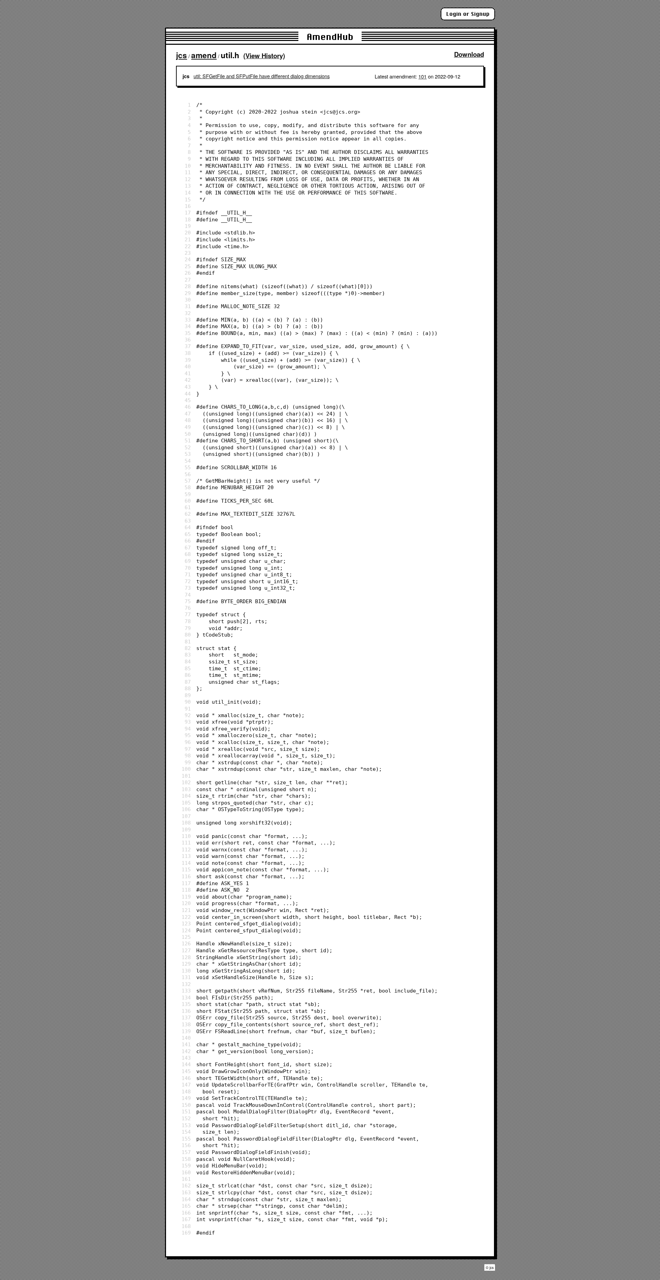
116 (186, 876)
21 (188, 239)
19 (188, 226)
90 (188, 702)
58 (188, 487)
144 (186, 1064)
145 (186, 1071)
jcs (181, 55)
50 (188, 434)
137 (186, 1017)
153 (186, 1125)
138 (186, 1024)
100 (186, 769)
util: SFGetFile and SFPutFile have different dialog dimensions (262, 76)
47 (188, 414)
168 (186, 1226)
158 (186, 1159)
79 (188, 628)
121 (186, 910)
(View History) (264, 55)
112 (186, 849)
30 (188, 300)
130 (186, 971)
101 (422, 76)
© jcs (490, 1267)
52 (188, 447)
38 (188, 353)
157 (186, 1152)
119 (186, 897)
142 (186, 1051)
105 (186, 803)
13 (188, 186)
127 (186, 950)
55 (188, 467)
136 (186, 1011)
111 (186, 843)
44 (188, 394)
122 (186, 917)
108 (186, 823)
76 (188, 608)
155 (186, 1139)
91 (188, 709)
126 (186, 943)
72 (188, 581)
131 (186, 977)
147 (186, 1085)
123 (186, 923)
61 (188, 507)
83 (188, 655)
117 (186, 883)
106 (186, 809)
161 (186, 1179)
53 (188, 454)
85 (188, 668)
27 (188, 280)
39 (188, 360)
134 (186, 997)
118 (186, 890)
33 (188, 320)
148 (186, 1091)
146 (186, 1078)
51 (188, 440)
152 (186, 1118)
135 (186, 1004)
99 (188, 762)
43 (188, 387)
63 (188, 521)
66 (188, 541)
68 (188, 554)
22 (188, 246)
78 (188, 621)
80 (188, 635)
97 (188, 749)
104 (186, 796)
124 (186, 930)
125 (186, 937)
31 (188, 306)
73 (188, 588)
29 (188, 293)
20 (188, 232)
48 (188, 420)
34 (188, 326)
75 (188, 601)
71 (188, 574)
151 (186, 1111)
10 (188, 166)
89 (188, 695)
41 (188, 373)
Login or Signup (468, 14)
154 (186, 1132)
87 (188, 682)
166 (186, 1213)
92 (188, 715)
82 (188, 648)
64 (188, 527)
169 (186, 1233)
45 (188, 400)
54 (188, 461)
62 (188, 514)
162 (186, 1185)
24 (188, 259)
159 (186, 1165)
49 (188, 427)
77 (188, 614)
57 (188, 481)
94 (188, 729)
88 (188, 688)
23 (188, 253)
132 (186, 984)
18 (188, 219)
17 (188, 213)
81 (188, 641)
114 (186, 863)
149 (186, 1098)
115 (186, 869)
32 (188, 313)
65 (188, 534)
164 (186, 1199)
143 (186, 1058)
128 (186, 957)
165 (186, 1206)
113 (186, 856)
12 (188, 179)
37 (188, 346)
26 (188, 273)
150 (186, 1105)
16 (188, 206)
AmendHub (330, 37)
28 (188, 286)
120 (186, 903)
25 (188, 266)
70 (188, 568)
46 (188, 407)
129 (186, 964)
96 (188, 742)
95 (188, 735)
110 (186, 836)
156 (186, 1145)
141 (186, 1044)
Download (469, 54)
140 (186, 1038)
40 (188, 366)
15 (188, 199)
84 (188, 661)
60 (188, 501)
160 (186, 1172)
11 (188, 172)
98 (188, 755)
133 (186, 991)
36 (188, 340)
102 (186, 782)
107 (186, 816)
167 (186, 1219)
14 (188, 193)
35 (188, 333)
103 (186, 789)
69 (188, 561)
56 (188, 474)
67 (188, 547)
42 (188, 380)
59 (188, 494)
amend (204, 55)
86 (188, 675)
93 (188, 722)
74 (188, 595)
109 (186, 829)
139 (186, 1031)
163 (186, 1192)
